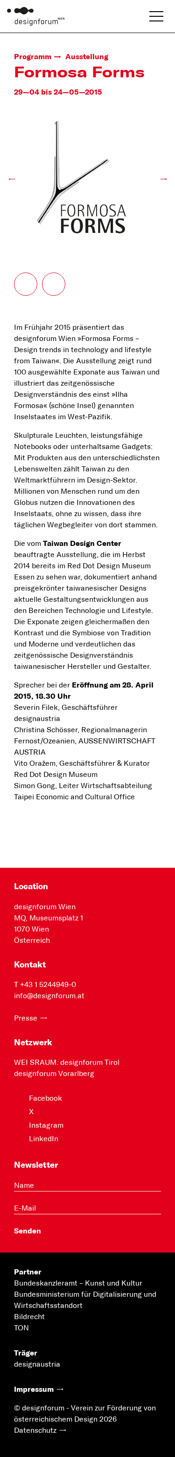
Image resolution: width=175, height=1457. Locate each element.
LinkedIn (43, 1139)
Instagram (46, 1125)
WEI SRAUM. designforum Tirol (66, 1062)
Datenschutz (35, 1430)
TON (21, 1328)
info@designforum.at (49, 996)
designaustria (37, 1364)
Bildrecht (29, 1317)
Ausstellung (86, 57)
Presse (25, 1018)
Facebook (45, 1098)
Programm (32, 57)
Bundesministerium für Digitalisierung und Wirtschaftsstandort (85, 1300)
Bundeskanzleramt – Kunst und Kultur (78, 1283)
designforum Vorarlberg (54, 1073)
